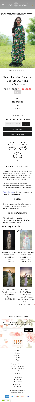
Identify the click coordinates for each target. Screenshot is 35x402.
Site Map (17, 371)
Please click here (8, 192)
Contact (17, 358)
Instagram (18, 384)
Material (17, 112)
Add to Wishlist (17, 134)
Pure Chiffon (17, 115)
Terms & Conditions (17, 366)
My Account (17, 355)
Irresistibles (10, 13)
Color (17, 105)
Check (26, 124)
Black (17, 108)
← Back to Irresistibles (17, 316)
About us (17, 353)
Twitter (18, 379)
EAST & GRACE (20, 390)
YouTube (18, 386)
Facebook (18, 377)
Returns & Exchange (17, 368)
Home (3, 13)
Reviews (17, 373)
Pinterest (18, 382)
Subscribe (28, 330)
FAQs (17, 360)
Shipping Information (17, 364)
